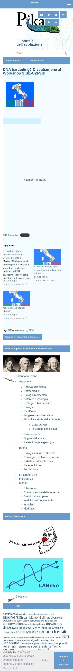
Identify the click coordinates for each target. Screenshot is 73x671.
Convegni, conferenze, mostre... (22, 337)
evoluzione (45, 628)
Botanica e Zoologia (36, 399)
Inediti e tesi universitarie (38, 500)
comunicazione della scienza (43, 621)
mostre (51, 640)
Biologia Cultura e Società (39, 453)
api (52, 614)
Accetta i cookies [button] (63, 660)
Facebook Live (32, 465)
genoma (7, 637)
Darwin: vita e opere (36, 496)
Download (25, 235)
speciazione (24, 647)
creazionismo (31, 624)
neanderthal (11, 643)
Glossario (21, 596)
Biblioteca (30, 488)
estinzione (33, 627)
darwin (41, 624)
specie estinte (41, 646)
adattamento (10, 614)
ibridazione (23, 637)
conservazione (14, 624)
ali (20, 614)
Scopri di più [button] (10, 668)
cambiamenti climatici (38, 617)
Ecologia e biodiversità (37, 403)
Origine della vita (34, 438)
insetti (31, 637)
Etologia (29, 407)
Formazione (31, 469)
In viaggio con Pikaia (44, 428)
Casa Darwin (40, 424)
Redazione (37, 60)
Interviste (29, 504)
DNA (11, 330)
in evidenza (26, 478)
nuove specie (27, 643)
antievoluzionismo (42, 614)
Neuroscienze (32, 434)
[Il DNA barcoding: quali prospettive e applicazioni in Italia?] (47, 257)
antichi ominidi (28, 614)
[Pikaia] (37, 33)
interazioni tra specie (42, 637)
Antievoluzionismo (35, 387)
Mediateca (30, 508)
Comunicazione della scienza (41, 492)
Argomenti (25, 381)
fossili (60, 631)
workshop (21, 330)
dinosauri (10, 627)
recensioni (10, 646)
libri (65, 636)
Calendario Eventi (26, 376)
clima (13, 621)
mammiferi (25, 640)
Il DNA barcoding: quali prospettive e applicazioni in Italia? (47, 270)
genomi (14, 637)
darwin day (54, 624)
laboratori (56, 637)
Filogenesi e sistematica (38, 415)
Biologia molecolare (36, 395)
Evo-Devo (30, 411)
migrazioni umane (39, 640)
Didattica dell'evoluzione (38, 461)
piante (44, 643)
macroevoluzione (11, 640)
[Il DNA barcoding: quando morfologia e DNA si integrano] (18, 268)
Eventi (23, 447)
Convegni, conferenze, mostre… (43, 457)
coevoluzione (23, 621)
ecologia (23, 628)
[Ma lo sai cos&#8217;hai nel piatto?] (16, 298)
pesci (37, 643)
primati (63, 643)
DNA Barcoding (11, 235)
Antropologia (31, 391)
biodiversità (13, 617)
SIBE (31, 330)
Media (23, 482)
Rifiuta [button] (46, 660)
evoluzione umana (34, 631)
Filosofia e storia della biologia (42, 419)
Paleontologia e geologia (39, 442)
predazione (53, 643)
